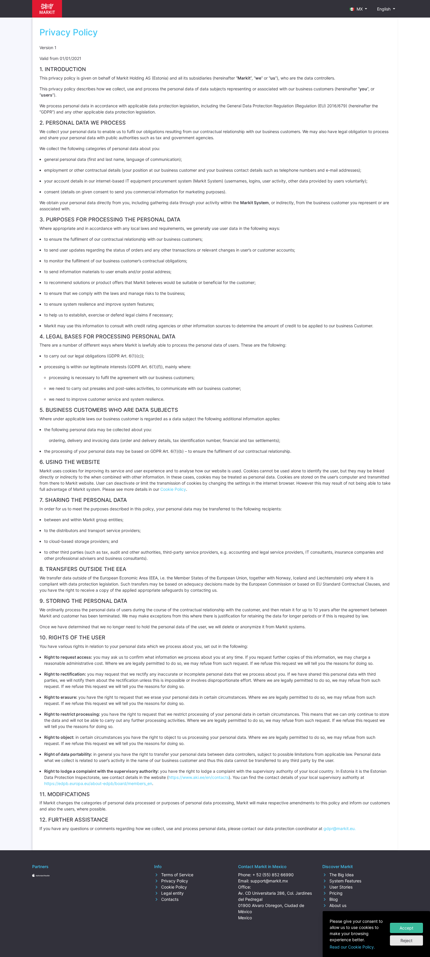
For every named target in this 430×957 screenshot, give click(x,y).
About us (337, 905)
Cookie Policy (173, 489)
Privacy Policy (174, 880)
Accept (406, 927)
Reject (406, 940)
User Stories (340, 886)
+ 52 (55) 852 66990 (273, 874)
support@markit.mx (269, 880)
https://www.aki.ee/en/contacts (198, 777)
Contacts (169, 899)
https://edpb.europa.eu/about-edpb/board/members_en (98, 783)
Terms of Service (176, 874)
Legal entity (172, 893)
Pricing (335, 893)
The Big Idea (341, 874)
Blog (333, 899)
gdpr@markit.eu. (340, 828)
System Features (344, 880)
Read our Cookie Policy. (352, 946)
